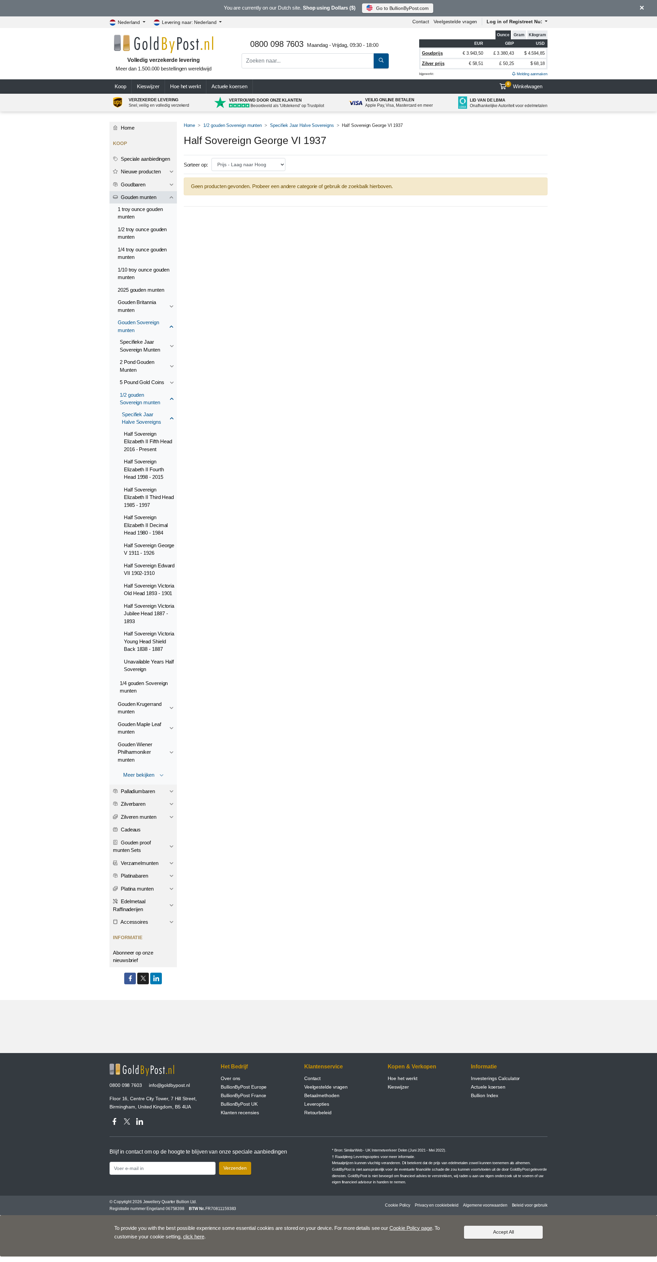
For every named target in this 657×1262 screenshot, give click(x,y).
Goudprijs (432, 53)
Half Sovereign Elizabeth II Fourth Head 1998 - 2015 (144, 469)
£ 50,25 (506, 63)
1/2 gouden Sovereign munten (232, 125)
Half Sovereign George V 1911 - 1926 (149, 549)
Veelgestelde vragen (455, 21)
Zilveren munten (137, 817)
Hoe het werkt (185, 86)
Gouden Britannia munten (137, 306)
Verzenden (235, 1168)
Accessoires (133, 922)
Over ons (230, 1078)
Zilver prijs (433, 63)
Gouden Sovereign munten (138, 326)
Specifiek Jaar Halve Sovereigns (302, 125)
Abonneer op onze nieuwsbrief (133, 956)
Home (189, 125)
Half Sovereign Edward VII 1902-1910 (149, 569)
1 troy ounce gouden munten (140, 213)
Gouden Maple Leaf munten (139, 728)
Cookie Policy (397, 1205)
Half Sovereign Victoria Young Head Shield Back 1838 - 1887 (149, 641)
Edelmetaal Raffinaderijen (129, 905)
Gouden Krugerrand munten (140, 708)
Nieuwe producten (140, 171)
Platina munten (136, 889)
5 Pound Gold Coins (142, 382)
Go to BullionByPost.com (402, 8)
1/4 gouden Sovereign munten (144, 687)
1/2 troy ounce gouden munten (142, 233)
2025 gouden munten (141, 290)
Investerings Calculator (495, 1078)
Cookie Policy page (410, 1228)
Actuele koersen (488, 1087)
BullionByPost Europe (244, 1087)
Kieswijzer (148, 86)
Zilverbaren (132, 804)
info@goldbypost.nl (169, 1085)
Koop (120, 86)
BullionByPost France (243, 1095)
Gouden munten (137, 197)
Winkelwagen (524, 85)
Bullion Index (484, 1095)
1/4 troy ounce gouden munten (142, 253)
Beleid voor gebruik (530, 1205)
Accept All (503, 1232)
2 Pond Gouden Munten (137, 366)
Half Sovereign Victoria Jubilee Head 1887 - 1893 (149, 613)
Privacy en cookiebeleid (437, 1205)
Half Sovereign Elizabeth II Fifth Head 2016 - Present (148, 441)
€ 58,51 (476, 63)
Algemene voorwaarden (485, 1205)
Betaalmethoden (321, 1095)
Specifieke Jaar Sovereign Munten (140, 346)
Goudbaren (132, 184)
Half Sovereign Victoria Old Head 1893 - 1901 (149, 589)
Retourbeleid (318, 1112)
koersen (229, 86)
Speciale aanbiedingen (144, 159)
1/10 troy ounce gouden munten (143, 273)
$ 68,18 (537, 63)
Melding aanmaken (532, 74)
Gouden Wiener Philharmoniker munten (135, 752)
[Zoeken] (381, 60)
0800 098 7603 (126, 1085)
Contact (420, 21)
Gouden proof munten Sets (132, 846)
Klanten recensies (240, 1112)
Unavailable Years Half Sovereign (149, 665)
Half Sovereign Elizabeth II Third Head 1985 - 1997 (149, 497)
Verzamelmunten (138, 863)
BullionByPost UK (239, 1104)
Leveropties (316, 1104)
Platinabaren (133, 876)
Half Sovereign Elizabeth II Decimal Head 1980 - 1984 (146, 525)
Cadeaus (130, 829)
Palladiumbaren (137, 791)
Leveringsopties (366, 1157)
